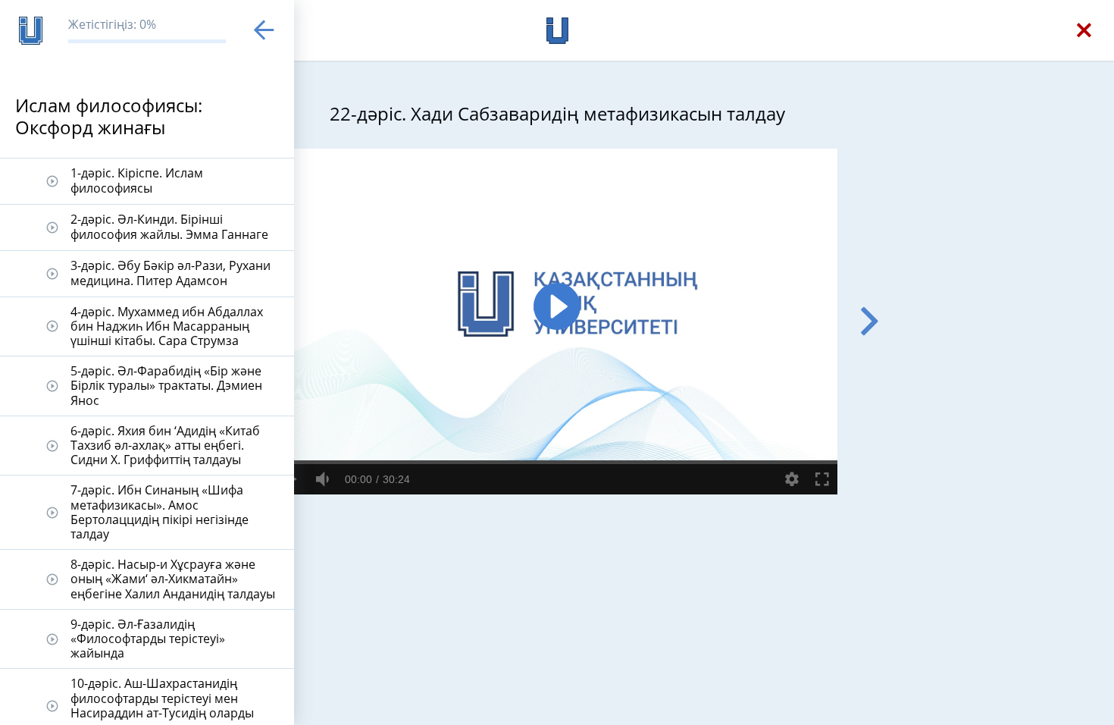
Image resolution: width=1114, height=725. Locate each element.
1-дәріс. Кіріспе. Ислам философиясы (136, 180)
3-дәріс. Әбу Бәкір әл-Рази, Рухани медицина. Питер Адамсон (170, 272)
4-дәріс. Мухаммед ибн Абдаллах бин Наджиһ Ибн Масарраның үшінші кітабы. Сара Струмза (166, 326)
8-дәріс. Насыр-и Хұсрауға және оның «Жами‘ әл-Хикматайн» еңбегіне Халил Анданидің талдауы (172, 578)
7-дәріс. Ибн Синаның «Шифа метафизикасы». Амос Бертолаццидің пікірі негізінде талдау (159, 512)
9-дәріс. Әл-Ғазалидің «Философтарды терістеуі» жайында (147, 638)
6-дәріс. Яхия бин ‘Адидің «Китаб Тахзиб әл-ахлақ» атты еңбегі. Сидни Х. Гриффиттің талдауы (165, 445)
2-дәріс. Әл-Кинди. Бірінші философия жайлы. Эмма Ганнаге (169, 226)
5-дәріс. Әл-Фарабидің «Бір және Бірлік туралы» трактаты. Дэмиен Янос (166, 385)
